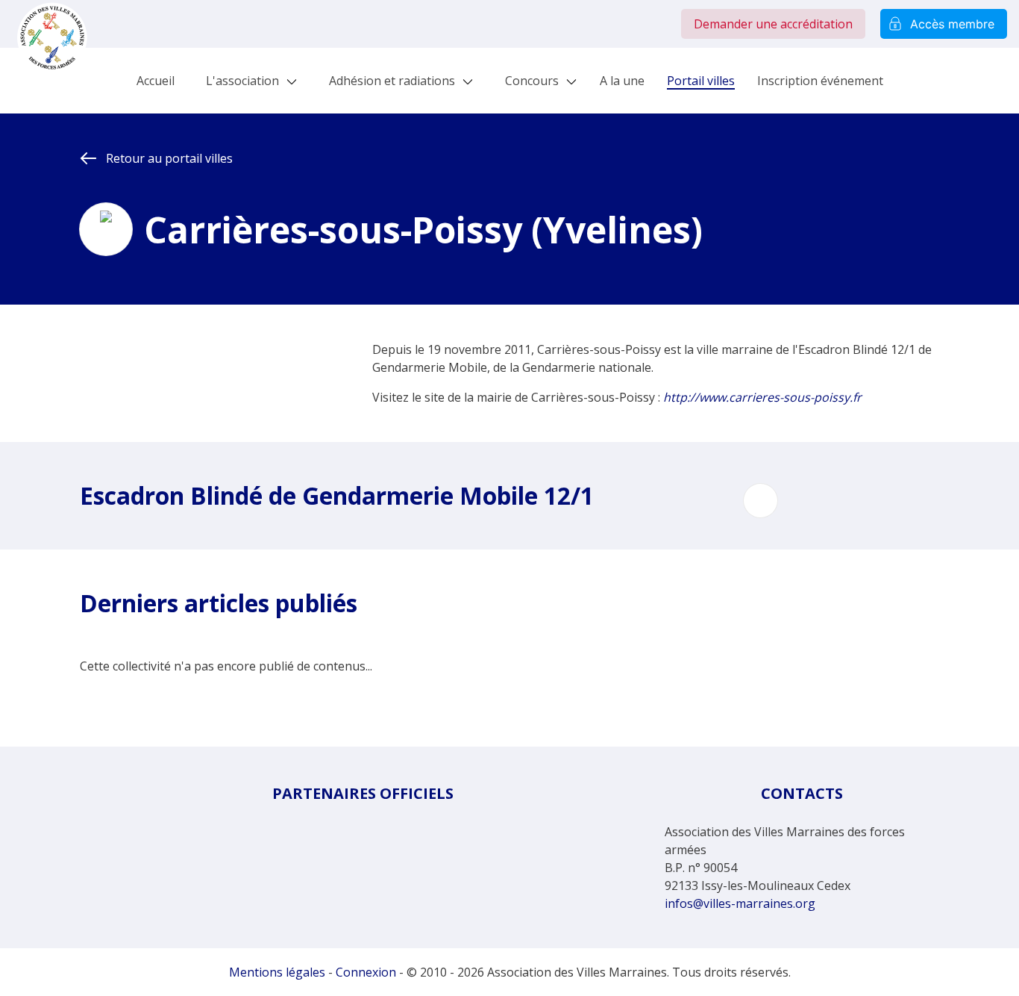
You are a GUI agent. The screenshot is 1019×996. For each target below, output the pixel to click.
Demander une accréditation (773, 24)
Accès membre (952, 23)
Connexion (366, 972)
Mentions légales (277, 972)
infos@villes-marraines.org (740, 903)
